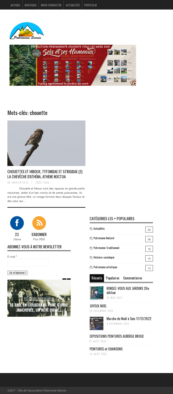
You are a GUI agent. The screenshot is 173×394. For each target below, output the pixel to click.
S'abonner (39, 234)
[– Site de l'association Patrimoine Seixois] (27, 36)
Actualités (73, 5)
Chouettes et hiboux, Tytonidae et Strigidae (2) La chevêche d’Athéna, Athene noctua (44, 174)
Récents (97, 278)
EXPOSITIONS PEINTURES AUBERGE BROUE (117, 336)
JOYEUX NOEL (98, 305)
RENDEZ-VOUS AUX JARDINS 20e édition (128, 290)
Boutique (30, 5)
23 (17, 234)
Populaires (112, 278)
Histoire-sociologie (39, 298)
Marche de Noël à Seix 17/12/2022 (129, 318)
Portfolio (90, 5)
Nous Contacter (51, 5)
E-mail (12, 256)
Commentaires (132, 278)
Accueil (15, 5)
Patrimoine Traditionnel (106, 247)
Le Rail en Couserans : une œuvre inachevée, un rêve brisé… (39, 307)
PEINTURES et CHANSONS (106, 348)
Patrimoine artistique (105, 267)
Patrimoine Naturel (103, 238)
